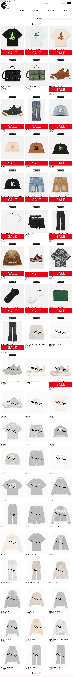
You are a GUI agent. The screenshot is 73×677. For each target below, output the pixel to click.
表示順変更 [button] (40, 18)
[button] (7, 10)
